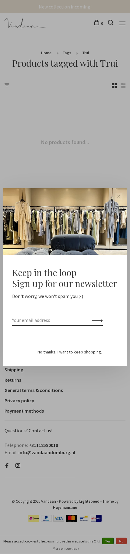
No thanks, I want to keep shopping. (69, 352)
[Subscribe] (96, 320)
